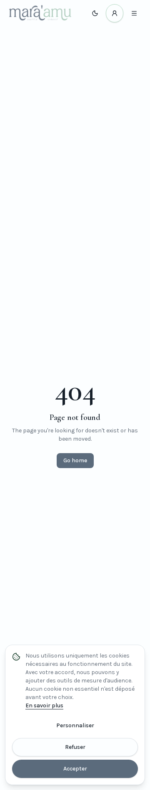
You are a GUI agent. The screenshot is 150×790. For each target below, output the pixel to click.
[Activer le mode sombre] (95, 13)
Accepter (75, 768)
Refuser (75, 747)
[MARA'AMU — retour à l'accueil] (40, 13)
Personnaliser (75, 725)
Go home (75, 460)
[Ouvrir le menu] (134, 13)
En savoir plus (44, 705)
